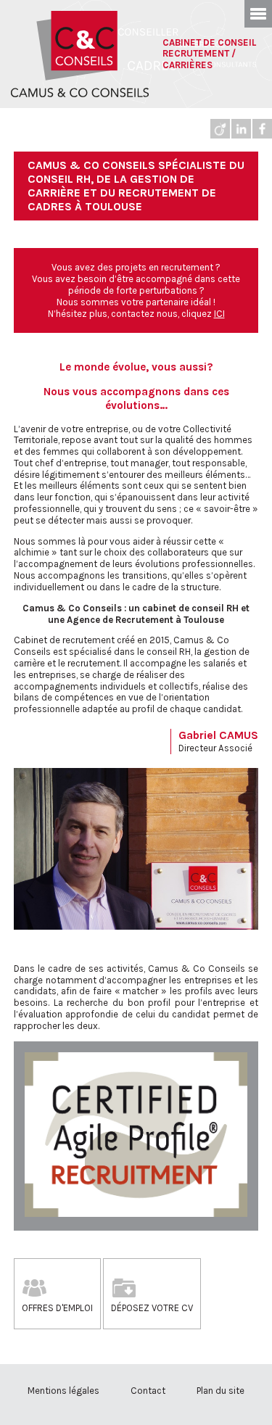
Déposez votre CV (152, 1307)
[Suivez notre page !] (262, 129)
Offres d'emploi (57, 1307)
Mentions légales (63, 1390)
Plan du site (220, 1390)
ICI (219, 313)
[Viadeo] (220, 129)
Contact (148, 1390)
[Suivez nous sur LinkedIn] (241, 129)
